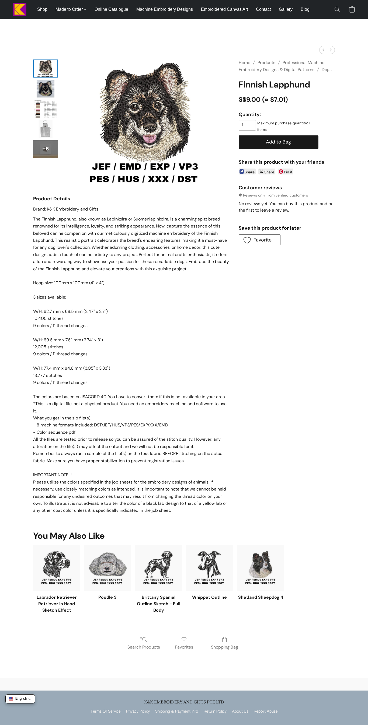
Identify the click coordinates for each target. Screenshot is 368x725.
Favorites (184, 647)
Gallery (286, 9)
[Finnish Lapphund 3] (45, 129)
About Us (240, 711)
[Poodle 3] (107, 568)
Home (244, 62)
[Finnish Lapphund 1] (45, 89)
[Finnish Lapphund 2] (45, 109)
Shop (42, 9)
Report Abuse (266, 711)
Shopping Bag (224, 647)
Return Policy (215, 711)
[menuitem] (323, 50)
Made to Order (69, 9)
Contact (263, 9)
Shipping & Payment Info (176, 711)
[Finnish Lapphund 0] (45, 68)
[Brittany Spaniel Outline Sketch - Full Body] (158, 568)
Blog (305, 9)
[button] (19, 9)
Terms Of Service (106, 711)
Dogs (327, 69)
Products (266, 62)
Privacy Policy (138, 711)
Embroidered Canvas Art (224, 9)
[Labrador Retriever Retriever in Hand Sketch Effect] (56, 568)
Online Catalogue (111, 9)
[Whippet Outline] (209, 568)
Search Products (143, 647)
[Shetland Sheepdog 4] (260, 568)
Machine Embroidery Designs (164, 9)
